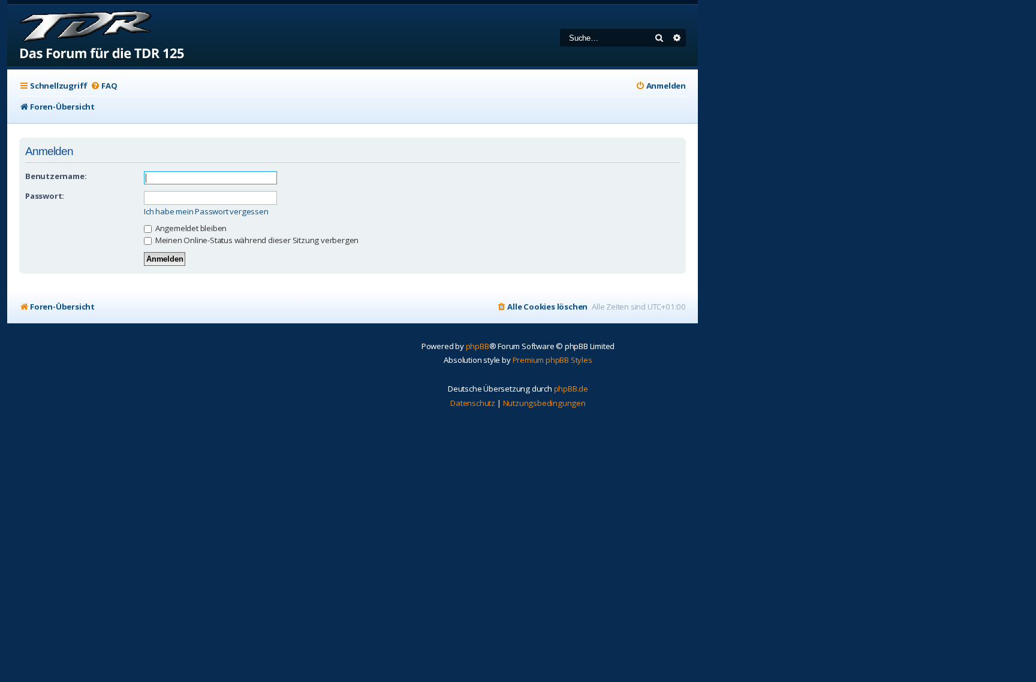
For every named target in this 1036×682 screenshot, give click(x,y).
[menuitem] (104, 86)
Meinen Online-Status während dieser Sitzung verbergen (256, 240)
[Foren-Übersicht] (96, 35)
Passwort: (44, 195)
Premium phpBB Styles (552, 359)
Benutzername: (55, 176)
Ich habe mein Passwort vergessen (206, 212)
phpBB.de (571, 388)
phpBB (477, 346)
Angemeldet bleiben (190, 228)
